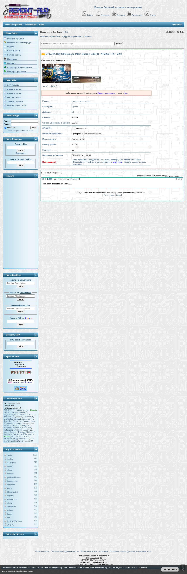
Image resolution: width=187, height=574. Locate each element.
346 (35, 513)
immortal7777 (9, 417)
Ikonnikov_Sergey (11, 434)
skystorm (17, 423)
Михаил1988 (28, 423)
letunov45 (8, 439)
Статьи (152, 15)
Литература (137, 15)
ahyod (9, 470)
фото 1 (45, 86)
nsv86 (30, 441)
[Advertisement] (20, 224)
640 (35, 462)
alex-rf (9, 503)
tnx (20, 421)
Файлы (90, 15)
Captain (33, 410)
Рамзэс (21, 432)
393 (35, 488)
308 (35, 524)
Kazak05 (25, 436)
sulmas (10, 510)
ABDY (9, 488)
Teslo (9, 455)
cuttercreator (22, 414)
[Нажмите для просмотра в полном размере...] (56, 73)
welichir (31, 434)
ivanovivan (15, 436)
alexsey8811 (24, 439)
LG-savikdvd (12, 492)
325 (35, 521)
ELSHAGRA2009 (14, 521)
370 (35, 495)
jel (73, 112)
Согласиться (170, 569)
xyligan (19, 417)
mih (8, 518)
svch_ (6, 432)
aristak (10, 459)
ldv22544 (18, 430)
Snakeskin (8, 419)
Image (9, 514)
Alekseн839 (28, 417)
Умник (15, 421)
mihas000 (11, 485)
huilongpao (8, 430)
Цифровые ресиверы (81, 101)
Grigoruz (26, 421)
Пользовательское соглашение (94, 551)
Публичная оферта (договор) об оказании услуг (131, 551)
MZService (27, 430)
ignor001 (17, 419)
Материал (74, 179)
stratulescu (16, 425)
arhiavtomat (12, 499)
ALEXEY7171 (9, 410)
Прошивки (105, 15)
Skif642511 (30, 432)
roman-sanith (27, 419)
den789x (23, 434)
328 (35, 517)
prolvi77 (23, 441)
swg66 (9, 423)
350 (35, 510)
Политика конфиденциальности (65, 551)
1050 (35, 455)
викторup (17, 428)
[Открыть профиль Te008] (45, 179)
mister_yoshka (23, 410)
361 (35, 502)
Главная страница (13, 25)
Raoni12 (32, 414)
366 (35, 499)
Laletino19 (15, 441)
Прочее (75, 106)
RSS (66, 32)
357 (35, 506)
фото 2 (54, 86)
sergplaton (26, 425)
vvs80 (9, 466)
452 (35, 484)
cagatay (10, 496)
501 (35, 473)
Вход (41, 25)
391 (35, 491)
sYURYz (10, 525)
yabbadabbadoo (13, 477)
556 (35, 466)
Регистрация (31, 25)
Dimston (13, 432)
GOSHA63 (11, 463)
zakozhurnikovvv (11, 412)
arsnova (7, 425)
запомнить (11, 127)
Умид (15, 439)
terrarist (10, 474)
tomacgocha (12, 481)
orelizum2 (8, 428)
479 (35, 477)
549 (35, 469)
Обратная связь (42, 551)
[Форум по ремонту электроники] (21, 368)
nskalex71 (23, 412)
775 (35, 458)
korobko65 (11, 507)
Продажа (121, 15)
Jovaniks (7, 421)
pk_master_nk (10, 414)
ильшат (7, 436)
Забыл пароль (14, 130)
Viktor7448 (26, 428)
